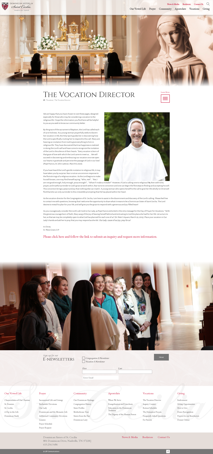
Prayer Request (45, 427)
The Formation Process (152, 412)
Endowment (182, 400)
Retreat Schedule (150, 408)
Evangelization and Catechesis (120, 404)
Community (165, 8)
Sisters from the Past (82, 416)
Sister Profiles (79, 408)
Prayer (152, 8)
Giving (206, 8)
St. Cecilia (8, 408)
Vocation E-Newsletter (95, 361)
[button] (165, 98)
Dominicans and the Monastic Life (53, 412)
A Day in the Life (11, 412)
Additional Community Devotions (53, 416)
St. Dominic (9, 404)
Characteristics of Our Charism (17, 400)
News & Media (173, 4)
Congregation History (82, 404)
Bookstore (187, 4)
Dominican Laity (81, 420)
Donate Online (183, 420)
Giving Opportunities (186, 404)
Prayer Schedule (45, 424)
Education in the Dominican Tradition (120, 409)
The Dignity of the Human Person (122, 414)
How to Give (182, 408)
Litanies (42, 420)
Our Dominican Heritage (84, 400)
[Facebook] (168, 452)
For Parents (147, 420)
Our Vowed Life (138, 8)
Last (120, 368)
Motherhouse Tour (81, 412)
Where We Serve (114, 400)
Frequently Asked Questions (154, 416)
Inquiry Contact (149, 404)
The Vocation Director (152, 400)
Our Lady (43, 408)
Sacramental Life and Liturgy (51, 400)
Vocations (194, 8)
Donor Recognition (185, 412)
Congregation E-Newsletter (97, 358)
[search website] (208, 3)
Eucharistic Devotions (48, 404)
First (84, 368)
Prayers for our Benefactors (188, 416)
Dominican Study (11, 416)
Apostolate (180, 8)
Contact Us (198, 4)
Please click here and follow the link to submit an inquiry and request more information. (100, 236)
